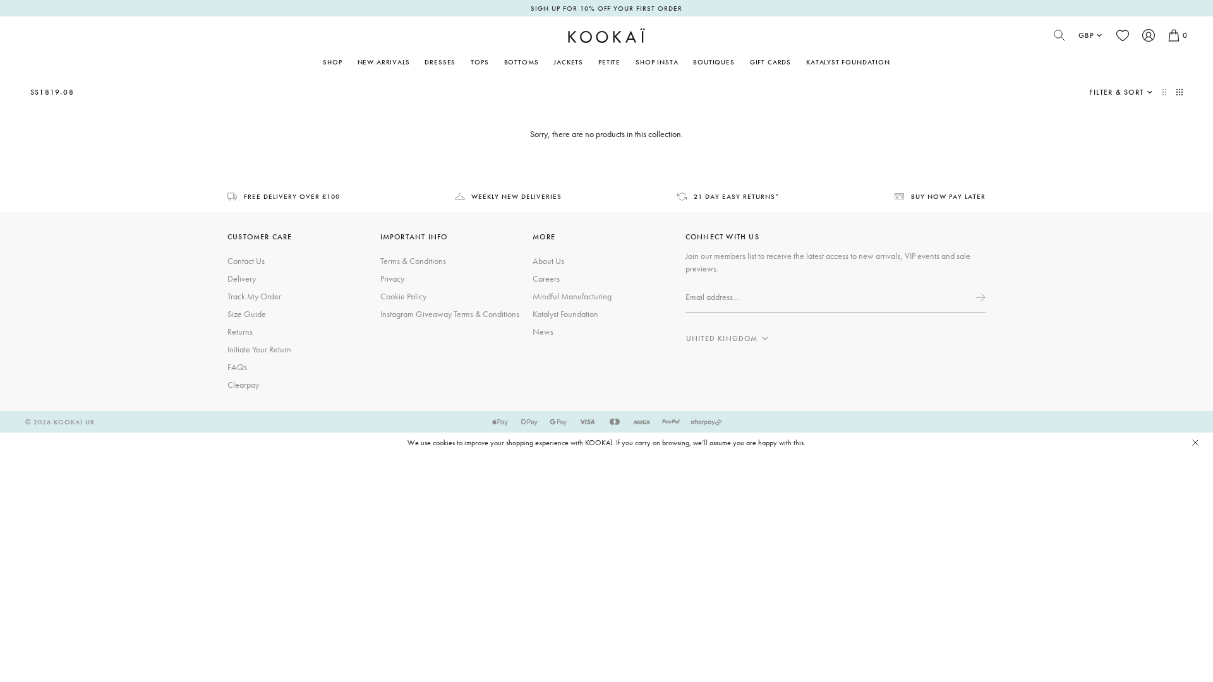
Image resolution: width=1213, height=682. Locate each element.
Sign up (979, 297)
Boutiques (713, 61)
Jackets (568, 61)
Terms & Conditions (413, 260)
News (543, 331)
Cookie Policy (403, 296)
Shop (332, 61)
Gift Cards (770, 61)
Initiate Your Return (259, 349)
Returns (240, 331)
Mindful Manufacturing (572, 296)
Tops (479, 61)
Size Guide (246, 314)
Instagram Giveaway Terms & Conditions (449, 314)
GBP (1086, 35)
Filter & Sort (1116, 92)
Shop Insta (657, 61)
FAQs (237, 367)
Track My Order (254, 296)
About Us (548, 260)
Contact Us (246, 260)
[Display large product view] (1166, 92)
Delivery (241, 278)
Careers (546, 278)
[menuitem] (384, 62)
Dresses (440, 61)
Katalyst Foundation (848, 61)
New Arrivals (384, 61)
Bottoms (521, 61)
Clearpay (243, 384)
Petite (609, 61)
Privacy (392, 278)
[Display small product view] (1179, 92)
